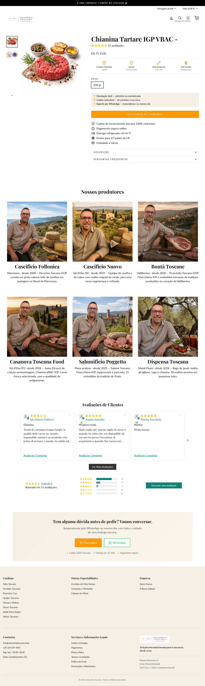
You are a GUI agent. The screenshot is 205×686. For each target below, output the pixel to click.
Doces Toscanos (10, 607)
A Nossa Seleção (147, 588)
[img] (38, 415)
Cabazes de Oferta (79, 593)
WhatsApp (119, 542)
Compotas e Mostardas (82, 588)
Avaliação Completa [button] (35, 455)
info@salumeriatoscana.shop (16, 643)
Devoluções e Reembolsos (83, 666)
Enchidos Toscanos (11, 588)
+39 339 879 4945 (11, 647)
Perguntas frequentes (111, 159)
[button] (99, 45)
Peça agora (90, 542)
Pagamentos (77, 647)
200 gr (97, 85)
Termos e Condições (80, 657)
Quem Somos (146, 584)
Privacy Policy (77, 652)
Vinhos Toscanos (10, 616)
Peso (94, 79)
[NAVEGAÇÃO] (188, 18)
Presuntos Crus (10, 593)
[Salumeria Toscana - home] (155, 639)
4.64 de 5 (46, 483)
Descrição (101, 152)
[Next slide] (187, 440)
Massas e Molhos (11, 602)
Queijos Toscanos (11, 598)
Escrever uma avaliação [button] (164, 485)
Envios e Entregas (79, 643)
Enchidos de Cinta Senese (83, 584)
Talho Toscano (9, 584)
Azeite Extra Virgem (12, 612)
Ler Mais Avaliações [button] (102, 466)
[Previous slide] (17, 440)
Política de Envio (79, 661)
